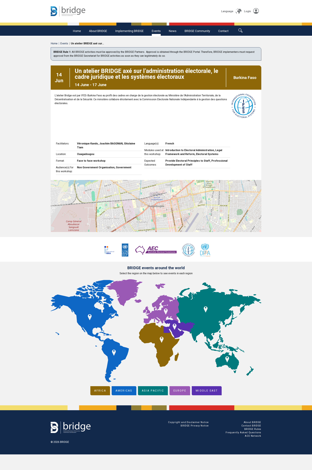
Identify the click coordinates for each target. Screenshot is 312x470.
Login (247, 11)
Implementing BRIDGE (129, 31)
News (172, 31)
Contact (223, 31)
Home (77, 31)
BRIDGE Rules (252, 429)
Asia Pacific (153, 390)
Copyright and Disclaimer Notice (188, 422)
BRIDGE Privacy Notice (195, 425)
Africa (100, 390)
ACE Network (253, 436)
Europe (179, 390)
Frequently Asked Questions (243, 432)
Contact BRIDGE (251, 425)
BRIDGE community (197, 31)
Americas (124, 390)
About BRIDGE (98, 31)
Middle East (207, 390)
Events (156, 31)
